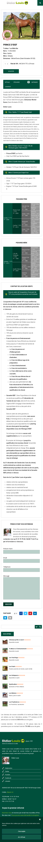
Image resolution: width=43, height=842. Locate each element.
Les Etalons (12, 693)
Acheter (11, 71)
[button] (40, 819)
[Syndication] (5, 688)
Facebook (8, 778)
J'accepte (21, 831)
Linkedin (7, 781)
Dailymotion (8, 768)
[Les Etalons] (5, 697)
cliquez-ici (10, 792)
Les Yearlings (13, 657)
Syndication (13, 684)
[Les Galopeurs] (5, 679)
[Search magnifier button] (40, 627)
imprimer (35, 82)
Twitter (7, 771)
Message (6, 576)
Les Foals (12, 666)
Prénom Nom (8, 549)
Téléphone (6, 567)
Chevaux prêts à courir (16, 640)
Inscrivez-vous (7, 813)
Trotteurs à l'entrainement (17, 648)
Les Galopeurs (14, 675)
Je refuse (21, 837)
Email (5, 558)
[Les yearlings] (5, 662)
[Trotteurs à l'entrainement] (5, 653)
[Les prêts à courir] (5, 644)
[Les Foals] (5, 671)
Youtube (7, 774)
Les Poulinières (14, 702)
